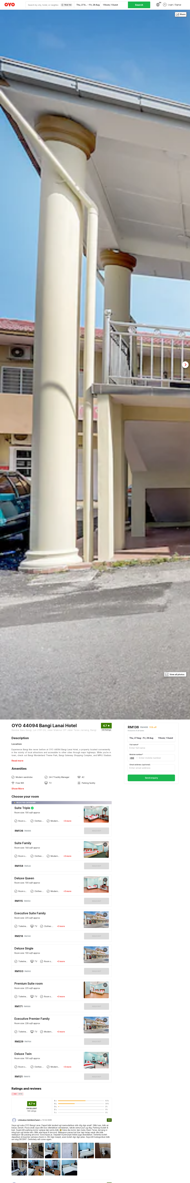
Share (183, 14)
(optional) (140, 765)
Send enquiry (151, 778)
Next (185, 364)
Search (139, 4)
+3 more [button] (67, 821)
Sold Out (96, 866)
